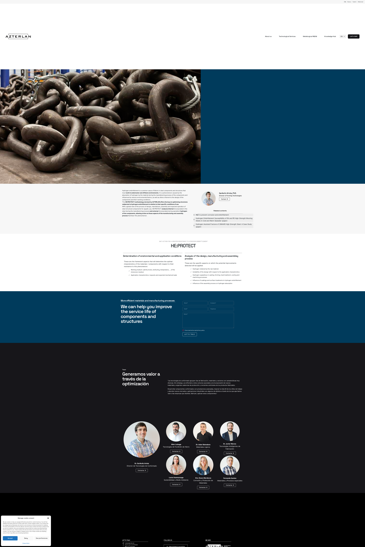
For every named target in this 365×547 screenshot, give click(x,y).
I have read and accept (195, 330)
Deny (26, 538)
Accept (10, 538)
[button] (48, 518)
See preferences (42, 538)
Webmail (360, 2)
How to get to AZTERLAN (131, 544)
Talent (354, 2)
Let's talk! (353, 36)
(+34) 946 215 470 (129, 543)
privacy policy (201, 330)
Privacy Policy (26, 543)
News (349, 2)
